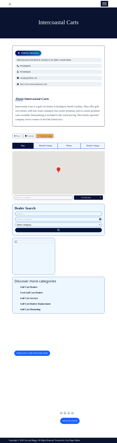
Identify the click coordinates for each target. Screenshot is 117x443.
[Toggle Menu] (104, 3)
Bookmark (30, 136)
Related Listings (45, 146)
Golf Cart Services (29, 298)
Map (23, 146)
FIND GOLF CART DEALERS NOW (32, 353)
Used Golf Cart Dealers (31, 292)
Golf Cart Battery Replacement (35, 304)
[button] (58, 170)
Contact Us (64, 385)
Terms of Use (65, 399)
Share (17, 136)
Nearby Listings (92, 146)
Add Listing (65, 390)
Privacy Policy (66, 394)
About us (63, 381)
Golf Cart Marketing (30, 309)
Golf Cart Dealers (28, 287)
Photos (69, 146)
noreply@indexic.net (28, 78)
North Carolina (30, 53)
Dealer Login (69, 421)
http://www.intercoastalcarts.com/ (33, 84)
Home (62, 377)
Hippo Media (72, 440)
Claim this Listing (45, 136)
